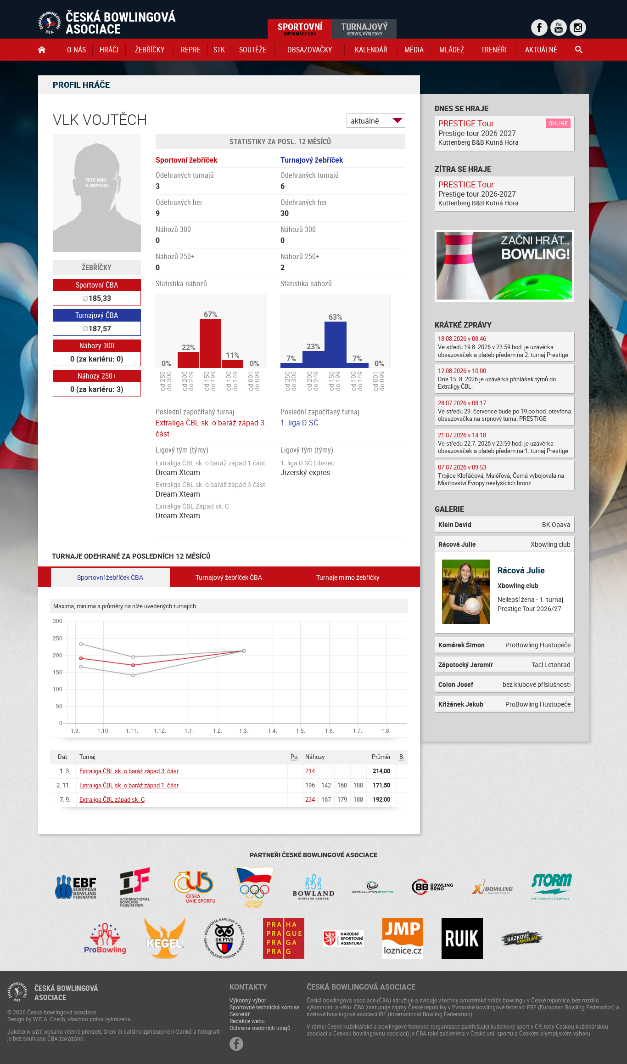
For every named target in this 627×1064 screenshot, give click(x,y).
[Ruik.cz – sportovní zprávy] (462, 938)
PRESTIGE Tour (466, 123)
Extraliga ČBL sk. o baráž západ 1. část (129, 785)
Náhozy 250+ (97, 376)
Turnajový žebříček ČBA (229, 577)
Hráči (109, 50)
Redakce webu (247, 1020)
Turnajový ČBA (96, 315)
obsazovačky (309, 50)
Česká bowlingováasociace (66, 992)
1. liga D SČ (299, 423)
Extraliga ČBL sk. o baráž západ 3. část (129, 771)
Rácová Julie (521, 570)
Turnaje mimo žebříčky (348, 577)
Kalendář (371, 50)
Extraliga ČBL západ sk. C (112, 799)
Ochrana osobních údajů (260, 1027)
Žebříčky (149, 50)
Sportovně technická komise (264, 1007)
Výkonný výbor (248, 1000)
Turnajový (364, 28)
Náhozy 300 (96, 345)
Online (558, 123)
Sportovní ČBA (97, 285)
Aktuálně (541, 50)
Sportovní (300, 28)
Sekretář (240, 1014)
